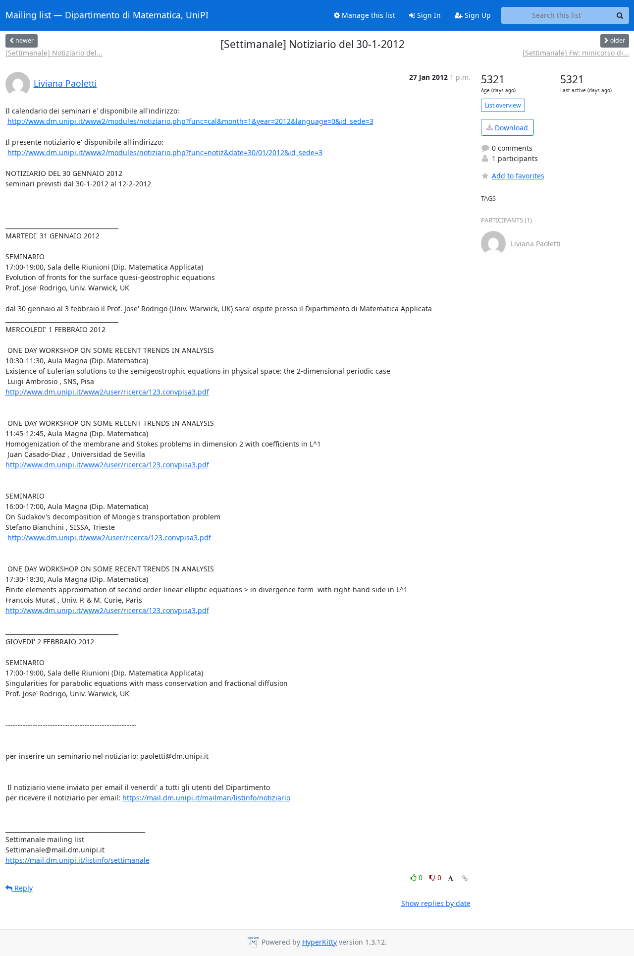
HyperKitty (319, 942)
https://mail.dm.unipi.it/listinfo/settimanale (77, 860)
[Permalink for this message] (465, 878)
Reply (22, 888)
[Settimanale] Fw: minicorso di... (576, 52)
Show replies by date (436, 903)
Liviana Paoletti (65, 83)
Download (510, 127)
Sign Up (477, 15)
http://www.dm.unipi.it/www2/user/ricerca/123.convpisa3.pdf (107, 391)
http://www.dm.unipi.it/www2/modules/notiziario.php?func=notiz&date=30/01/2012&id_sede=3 (164, 152)
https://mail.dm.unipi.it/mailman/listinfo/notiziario (206, 797)
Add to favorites (518, 175)
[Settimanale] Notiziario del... (54, 52)
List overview (503, 105)
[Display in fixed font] (450, 879)
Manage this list (367, 15)
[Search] (620, 15)
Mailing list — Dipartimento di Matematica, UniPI (107, 15)
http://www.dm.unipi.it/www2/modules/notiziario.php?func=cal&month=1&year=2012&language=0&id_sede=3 (190, 121)
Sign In (428, 15)
